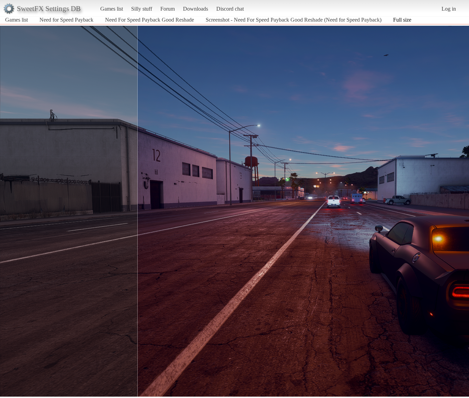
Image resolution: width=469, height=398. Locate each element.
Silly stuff (141, 9)
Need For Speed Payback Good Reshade (149, 20)
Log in (449, 9)
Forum (167, 9)
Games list (111, 9)
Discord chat (230, 9)
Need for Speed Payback (66, 20)
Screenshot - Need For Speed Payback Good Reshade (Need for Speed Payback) (293, 20)
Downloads (195, 9)
